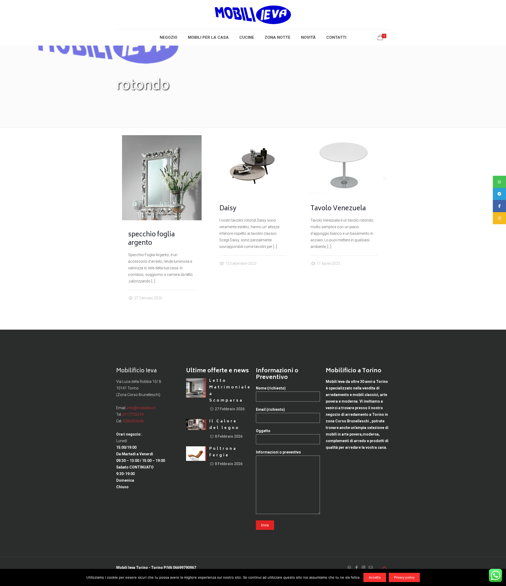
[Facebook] (356, 567)
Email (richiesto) (270, 409)
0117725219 (133, 414)
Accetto (375, 577)
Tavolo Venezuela (338, 208)
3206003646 (133, 421)
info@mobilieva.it (141, 408)
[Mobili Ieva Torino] (253, 14)
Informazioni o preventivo (278, 452)
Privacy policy (404, 577)
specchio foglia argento (151, 239)
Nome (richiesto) (271, 388)
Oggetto (263, 431)
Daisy (227, 208)
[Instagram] (363, 567)
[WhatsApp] (349, 567)
